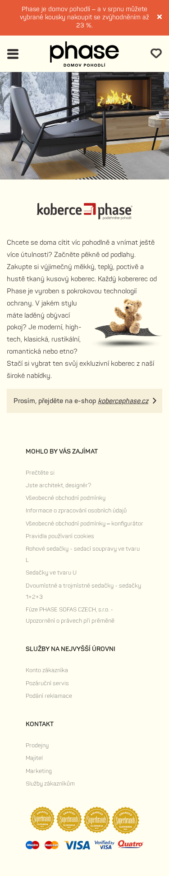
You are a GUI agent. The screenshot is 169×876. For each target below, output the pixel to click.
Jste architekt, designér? (58, 485)
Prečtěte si (40, 472)
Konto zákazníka (47, 670)
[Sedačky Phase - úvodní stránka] (84, 54)
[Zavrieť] (160, 17)
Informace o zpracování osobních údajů (76, 510)
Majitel (34, 758)
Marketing (39, 771)
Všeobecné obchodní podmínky (65, 498)
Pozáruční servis (47, 683)
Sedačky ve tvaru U (51, 572)
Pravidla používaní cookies (60, 536)
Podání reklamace (49, 696)
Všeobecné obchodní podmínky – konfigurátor (84, 523)
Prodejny (37, 745)
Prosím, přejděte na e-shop (81, 401)
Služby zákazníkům (50, 783)
